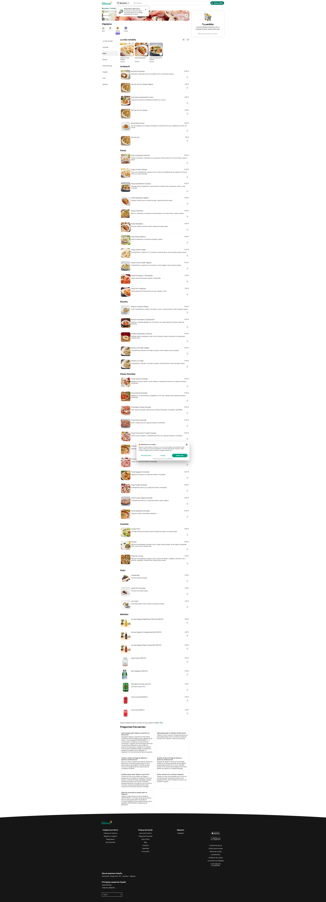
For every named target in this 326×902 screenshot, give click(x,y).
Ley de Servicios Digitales (216, 861)
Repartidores (110, 839)
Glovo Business (110, 842)
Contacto (145, 845)
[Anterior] (183, 39)
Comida (112, 8)
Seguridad (145, 848)
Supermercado (106, 885)
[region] (154, 53)
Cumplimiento (215, 854)
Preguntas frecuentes (145, 836)
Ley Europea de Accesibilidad (216, 864)
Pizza (161, 722)
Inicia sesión (145, 851)
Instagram (180, 833)
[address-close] (145, 9)
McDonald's (105, 876)
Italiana (156, 722)
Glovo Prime (145, 839)
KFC (120, 876)
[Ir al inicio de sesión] (107, 3)
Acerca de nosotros (145, 833)
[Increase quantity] (131, 54)
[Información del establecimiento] (186, 15)
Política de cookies (216, 851)
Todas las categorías (108, 887)
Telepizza (132, 876)
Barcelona (105, 8)
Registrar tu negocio (110, 836)
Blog (145, 842)
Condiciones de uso (215, 845)
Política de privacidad (216, 848)
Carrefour (125, 876)
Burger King (114, 876)
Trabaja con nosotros (110, 833)
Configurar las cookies (216, 857)
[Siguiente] (187, 39)
